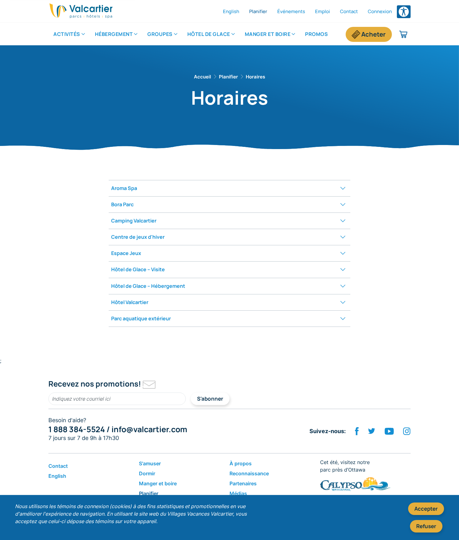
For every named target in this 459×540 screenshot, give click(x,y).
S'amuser (150, 463)
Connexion (380, 11)
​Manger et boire (268, 34)
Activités (66, 34)
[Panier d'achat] (404, 34)
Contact (349, 11)
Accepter (426, 508)
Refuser (426, 526)
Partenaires (243, 483)
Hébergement (114, 34)
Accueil (202, 77)
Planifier (258, 11)
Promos (316, 34)
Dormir (147, 473)
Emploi (322, 11)
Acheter (373, 34)
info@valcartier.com (149, 429)
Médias (238, 493)
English (231, 11)
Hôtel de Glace (208, 34)
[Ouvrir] (342, 188)
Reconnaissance (249, 473)
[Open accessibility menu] (404, 11)
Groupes (160, 34)
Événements (291, 11)
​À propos (241, 463)
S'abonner (210, 398)
